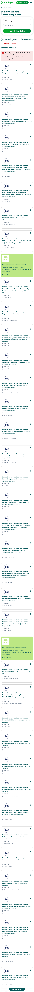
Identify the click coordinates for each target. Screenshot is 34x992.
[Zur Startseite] (7, 2)
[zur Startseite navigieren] (1, 7)
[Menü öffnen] (31, 2)
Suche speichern (17, 989)
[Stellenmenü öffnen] (30, 65)
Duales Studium (8, 7)
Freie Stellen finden (17, 31)
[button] (6, 39)
